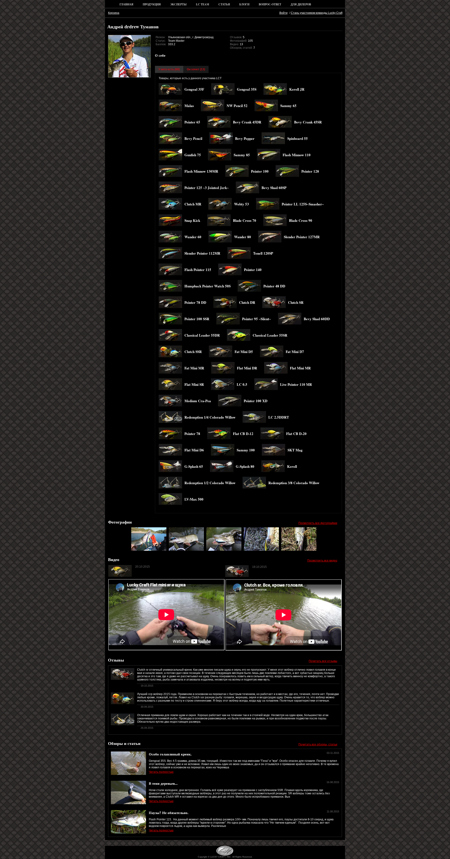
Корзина (113, 13)
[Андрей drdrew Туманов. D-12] (148, 549)
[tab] (169, 69)
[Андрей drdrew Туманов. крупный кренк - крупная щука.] (186, 549)
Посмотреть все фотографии (317, 523)
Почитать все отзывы (323, 661)
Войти (283, 13)
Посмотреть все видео (322, 560)
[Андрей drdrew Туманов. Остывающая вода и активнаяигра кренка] (223, 549)
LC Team (202, 4)
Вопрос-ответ (270, 4)
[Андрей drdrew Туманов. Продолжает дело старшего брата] (261, 549)
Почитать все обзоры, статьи (317, 744)
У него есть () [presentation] (169, 69)
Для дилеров (301, 4)
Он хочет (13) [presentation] (196, 69)
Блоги (244, 4)
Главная (126, 4)
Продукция (152, 4)
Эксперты (178, 4)
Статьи (224, 4)
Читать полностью (161, 771)
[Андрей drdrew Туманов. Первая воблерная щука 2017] (298, 549)
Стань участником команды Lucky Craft (316, 13)
